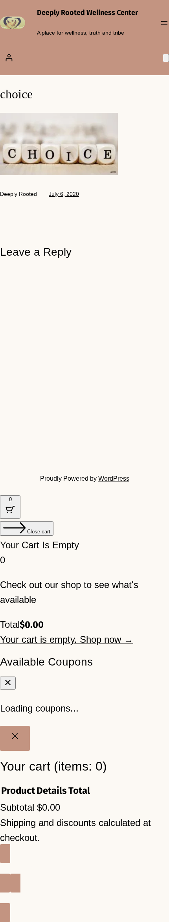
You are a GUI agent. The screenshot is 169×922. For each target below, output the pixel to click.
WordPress (113, 478)
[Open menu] (164, 23)
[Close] (15, 738)
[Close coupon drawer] (8, 683)
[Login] (9, 57)
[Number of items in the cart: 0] (166, 58)
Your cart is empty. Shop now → (66, 639)
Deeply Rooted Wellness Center (87, 12)
